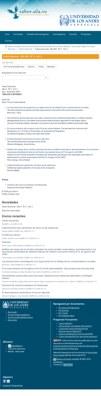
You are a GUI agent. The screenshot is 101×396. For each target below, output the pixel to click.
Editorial (6, 242)
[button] (75, 3)
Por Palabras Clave (66, 316)
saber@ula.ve (17, 346)
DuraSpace (58, 362)
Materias (51, 67)
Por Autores (64, 310)
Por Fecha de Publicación (69, 308)
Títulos (41, 67)
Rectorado (12, 312)
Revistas (12, 49)
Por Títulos (63, 313)
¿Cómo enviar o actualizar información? (75, 326)
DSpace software (63, 359)
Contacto (7, 385)
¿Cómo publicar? (65, 323)
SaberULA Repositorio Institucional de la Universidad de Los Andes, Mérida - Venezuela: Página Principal (51, 46)
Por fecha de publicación (14, 67)
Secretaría (12, 320)
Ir (46, 78)
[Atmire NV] (68, 365)
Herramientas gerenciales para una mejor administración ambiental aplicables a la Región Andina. (47, 276)
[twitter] (8, 381)
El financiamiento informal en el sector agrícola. (26, 292)
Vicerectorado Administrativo (20, 317)
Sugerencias (17, 385)
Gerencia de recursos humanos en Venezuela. (25, 285)
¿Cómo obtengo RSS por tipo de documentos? (78, 337)
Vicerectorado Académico (19, 315)
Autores (31, 67)
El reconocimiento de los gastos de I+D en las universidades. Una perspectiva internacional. (48, 268)
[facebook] (4, 381)
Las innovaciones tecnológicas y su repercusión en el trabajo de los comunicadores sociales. (49, 261)
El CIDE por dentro (11, 235)
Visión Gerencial (25, 49)
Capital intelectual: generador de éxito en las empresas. (30, 227)
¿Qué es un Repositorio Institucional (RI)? (76, 334)
